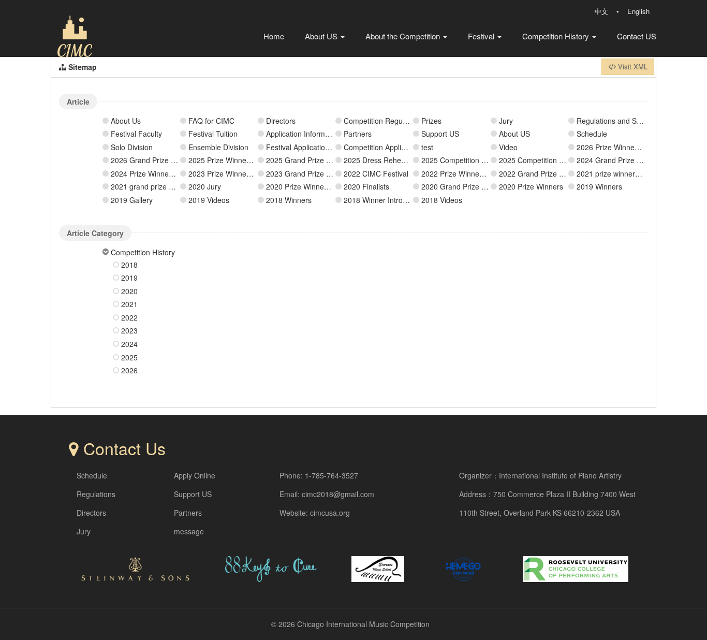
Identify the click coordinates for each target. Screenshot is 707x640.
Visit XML (631, 66)
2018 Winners (289, 200)
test (427, 147)
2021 (129, 304)
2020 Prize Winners (531, 186)
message (189, 531)
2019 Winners (599, 186)
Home (273, 36)
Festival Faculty (136, 133)
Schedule (592, 133)
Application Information (303, 133)
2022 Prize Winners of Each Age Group (485, 173)
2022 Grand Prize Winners (542, 173)
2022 (129, 317)
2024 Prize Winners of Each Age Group (175, 173)
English (638, 11)
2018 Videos (441, 200)
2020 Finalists (366, 186)
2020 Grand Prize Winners (464, 186)
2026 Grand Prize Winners (154, 160)
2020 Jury (204, 186)
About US (322, 36)
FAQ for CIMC (211, 120)
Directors (281, 120)
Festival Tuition (213, 133)
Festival (482, 36)
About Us (126, 120)
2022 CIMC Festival (376, 173)
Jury (506, 120)
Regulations (96, 494)
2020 (129, 291)
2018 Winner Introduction (385, 200)
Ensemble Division (218, 147)
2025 (129, 357)
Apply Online (194, 475)
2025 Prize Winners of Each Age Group (252, 160)
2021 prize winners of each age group (639, 173)
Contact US (636, 36)
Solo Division (132, 147)
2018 (129, 264)
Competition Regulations (384, 120)
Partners (358, 133)
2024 (129, 344)
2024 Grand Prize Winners (620, 160)
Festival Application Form (307, 147)
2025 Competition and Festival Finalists (563, 160)
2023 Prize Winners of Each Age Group (252, 173)
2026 (129, 370)
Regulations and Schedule (619, 120)
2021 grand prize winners (152, 186)
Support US (440, 133)
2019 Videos (208, 200)
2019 (129, 277)
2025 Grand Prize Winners (309, 160)
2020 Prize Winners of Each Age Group (330, 186)
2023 (129, 330)
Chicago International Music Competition (363, 624)
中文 (601, 11)
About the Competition (403, 36)
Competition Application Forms (394, 147)
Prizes (431, 120)
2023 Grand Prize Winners (309, 173)
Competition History (556, 36)
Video (508, 147)
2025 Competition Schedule (466, 160)
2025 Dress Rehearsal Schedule (397, 160)
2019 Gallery (132, 200)
